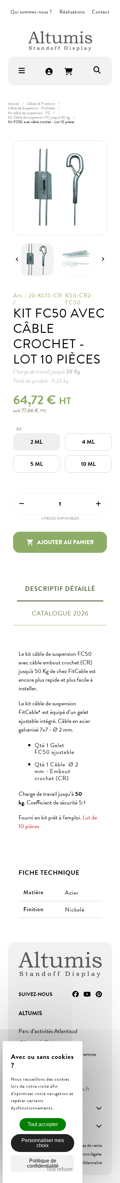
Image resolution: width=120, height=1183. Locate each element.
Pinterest (99, 994)
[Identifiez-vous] (49, 72)
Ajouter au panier (60, 542)
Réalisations (72, 11)
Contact (100, 11)
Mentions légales (87, 1154)
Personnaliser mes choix (42, 1143)
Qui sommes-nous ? (31, 11)
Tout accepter (43, 1124)
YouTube (87, 994)
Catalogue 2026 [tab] (60, 613)
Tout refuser (59, 1169)
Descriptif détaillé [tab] (60, 588)
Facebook (75, 994)
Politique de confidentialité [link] (43, 1163)
